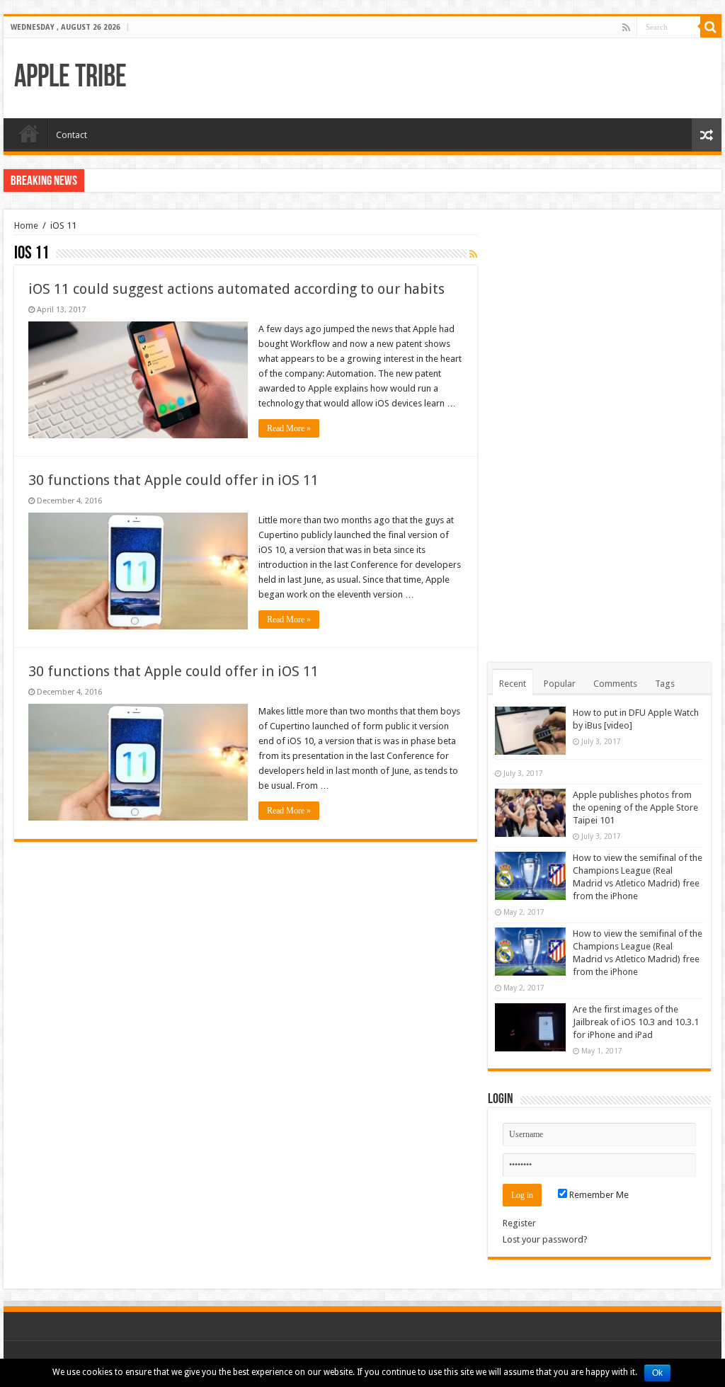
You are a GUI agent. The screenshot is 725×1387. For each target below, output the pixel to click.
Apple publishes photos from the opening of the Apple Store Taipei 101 (635, 807)
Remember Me (598, 1194)
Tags (665, 683)
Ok (657, 1373)
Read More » (289, 428)
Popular (560, 683)
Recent (512, 683)
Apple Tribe (70, 78)
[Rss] (626, 27)
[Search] (710, 27)
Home (29, 133)
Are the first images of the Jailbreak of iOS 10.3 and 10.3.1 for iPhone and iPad (636, 1022)
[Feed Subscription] (473, 254)
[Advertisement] (599, 432)
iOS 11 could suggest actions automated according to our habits (236, 288)
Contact (71, 135)
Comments (615, 683)
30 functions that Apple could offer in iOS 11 (173, 480)
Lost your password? (545, 1239)
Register (519, 1223)
